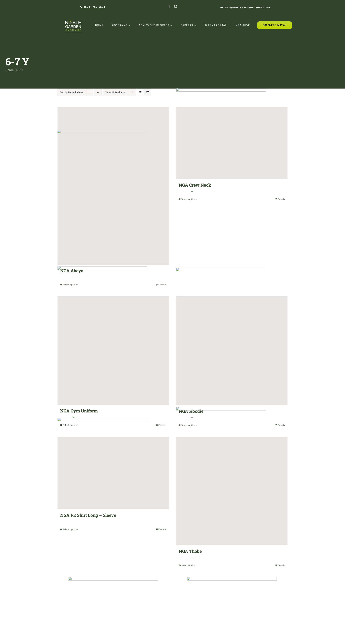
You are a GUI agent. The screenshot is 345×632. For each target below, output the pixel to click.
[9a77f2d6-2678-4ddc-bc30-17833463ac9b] (73, 20)
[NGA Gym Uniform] (113, 350)
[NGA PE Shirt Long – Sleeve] (113, 473)
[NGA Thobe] (232, 491)
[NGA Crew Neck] (232, 143)
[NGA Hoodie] (232, 350)
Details (281, 199)
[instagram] (175, 6)
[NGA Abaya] (113, 186)
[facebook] (169, 6)
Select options (189, 199)
